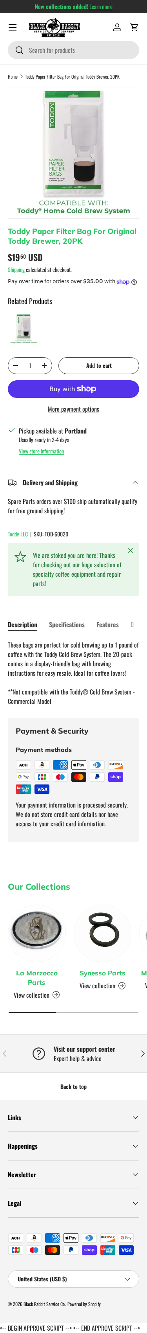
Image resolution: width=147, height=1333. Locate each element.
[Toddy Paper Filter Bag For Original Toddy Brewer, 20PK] (23, 329)
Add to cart (99, 365)
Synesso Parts (102, 973)
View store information (41, 451)
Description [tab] (22, 624)
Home (13, 76)
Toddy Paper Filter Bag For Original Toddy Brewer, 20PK (72, 76)
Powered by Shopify (84, 1304)
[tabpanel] (73, 673)
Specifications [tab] (67, 624)
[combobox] (73, 50)
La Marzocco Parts (37, 977)
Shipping (16, 269)
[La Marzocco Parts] (36, 933)
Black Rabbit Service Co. (44, 1304)
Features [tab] (107, 624)
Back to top (73, 1086)
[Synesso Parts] (102, 933)
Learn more (101, 6)
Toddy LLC (18, 534)
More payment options (73, 409)
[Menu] (12, 27)
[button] (134, 27)
